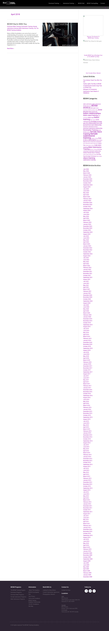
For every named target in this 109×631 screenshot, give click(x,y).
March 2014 (86, 452)
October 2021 (87, 275)
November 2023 (87, 228)
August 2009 (86, 561)
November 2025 (87, 181)
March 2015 (86, 429)
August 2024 (86, 210)
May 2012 (86, 496)
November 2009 (87, 555)
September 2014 (87, 441)
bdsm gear (93, 108)
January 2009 (87, 575)
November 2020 (87, 297)
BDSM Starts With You (17, 24)
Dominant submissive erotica (90, 126)
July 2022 (86, 257)
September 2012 (87, 488)
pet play (99, 154)
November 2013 (87, 460)
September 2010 (87, 535)
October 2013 (87, 462)
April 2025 (86, 195)
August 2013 (86, 466)
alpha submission (87, 104)
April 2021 (86, 287)
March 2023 (86, 244)
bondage (94, 121)
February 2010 (87, 549)
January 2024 (87, 224)
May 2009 (86, 567)
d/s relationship (91, 123)
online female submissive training (90, 154)
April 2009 (86, 569)
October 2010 (87, 533)
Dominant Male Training (14, 26)
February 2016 (87, 407)
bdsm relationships (92, 113)
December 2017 (87, 366)
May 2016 (86, 401)
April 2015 (86, 427)
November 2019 (87, 321)
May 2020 (86, 309)
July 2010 (86, 539)
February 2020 (87, 315)
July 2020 (86, 305)
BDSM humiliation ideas (93, 110)
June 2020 (86, 307)
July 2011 (86, 515)
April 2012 (86, 498)
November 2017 (87, 368)
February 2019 (87, 338)
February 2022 (87, 267)
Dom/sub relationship (94, 125)
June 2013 (86, 470)
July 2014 (86, 445)
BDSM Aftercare (87, 106)
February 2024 (87, 222)
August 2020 (86, 303)
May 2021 (86, 285)
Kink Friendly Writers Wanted (93, 73)
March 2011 (86, 523)
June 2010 (86, 541)
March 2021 (86, 289)
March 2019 (86, 336)
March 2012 (86, 500)
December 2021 (87, 271)
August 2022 (86, 256)
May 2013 (86, 472)
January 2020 (87, 317)
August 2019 (86, 326)
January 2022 (87, 269)
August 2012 (86, 490)
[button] (59, 3)
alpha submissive (96, 104)
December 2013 (87, 458)
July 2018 (86, 352)
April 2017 (86, 382)
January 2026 (87, 177)
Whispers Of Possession (90, 89)
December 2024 (87, 202)
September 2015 (87, 417)
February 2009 (87, 573)
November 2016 (87, 391)
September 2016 (87, 395)
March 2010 (86, 547)
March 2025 (86, 196)
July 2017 (86, 376)
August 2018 (86, 350)
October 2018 (87, 346)
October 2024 (87, 206)
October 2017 (87, 370)
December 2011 (87, 506)
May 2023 (86, 240)
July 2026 (86, 169)
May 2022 (86, 261)
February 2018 (87, 362)
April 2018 (86, 358)
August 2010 (86, 537)
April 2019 (86, 334)
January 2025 (87, 200)
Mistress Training (93, 149)
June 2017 (86, 378)
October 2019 (87, 323)
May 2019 (86, 332)
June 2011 (86, 517)
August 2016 (86, 397)
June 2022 (86, 259)
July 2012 (86, 492)
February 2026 (87, 175)
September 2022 (87, 254)
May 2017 (86, 380)
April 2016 (86, 403)
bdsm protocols (92, 112)
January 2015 (87, 433)
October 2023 (87, 230)
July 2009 (86, 563)
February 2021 (87, 291)
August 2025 (86, 187)
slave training (89, 158)
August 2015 (86, 419)
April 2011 (86, 521)
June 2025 (86, 191)
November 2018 (87, 344)
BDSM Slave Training (93, 38)
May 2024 (86, 216)
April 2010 (86, 545)
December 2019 (87, 319)
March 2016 (86, 405)
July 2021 (86, 281)
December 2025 (87, 179)
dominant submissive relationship (92, 128)
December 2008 (87, 577)
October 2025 (87, 183)
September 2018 (87, 348)
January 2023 (87, 246)
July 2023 (86, 236)
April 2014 (86, 451)
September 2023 (87, 232)
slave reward (99, 156)
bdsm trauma (93, 119)
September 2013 (87, 464)
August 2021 (86, 279)
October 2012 (87, 486)
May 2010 (86, 543)
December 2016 (87, 389)
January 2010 (87, 551)
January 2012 (87, 504)
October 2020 (87, 299)
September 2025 (87, 185)
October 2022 (87, 252)
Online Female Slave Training (91, 152)
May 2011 (86, 519)
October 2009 (87, 557)
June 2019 (86, 330)
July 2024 (86, 212)
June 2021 (86, 283)
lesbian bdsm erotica (90, 145)
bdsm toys (91, 117)
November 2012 (87, 484)
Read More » (10, 48)
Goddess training (94, 138)
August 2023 (86, 234)
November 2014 (87, 437)
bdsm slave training (90, 115)
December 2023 (87, 226)
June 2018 (86, 354)
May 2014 (86, 449)
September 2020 (87, 301)
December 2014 (87, 435)
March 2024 (86, 220)
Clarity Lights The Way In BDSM (92, 84)
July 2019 (86, 328)
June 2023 (86, 238)
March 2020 (86, 313)
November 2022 (87, 250)
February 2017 (87, 385)
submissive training (89, 160)
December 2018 (87, 342)
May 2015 (86, 425)
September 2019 (87, 325)
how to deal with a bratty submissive (90, 143)
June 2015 (86, 423)
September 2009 (87, 559)
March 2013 (86, 476)
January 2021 (87, 293)
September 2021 (87, 277)
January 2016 (87, 409)
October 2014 (87, 439)
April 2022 (86, 263)
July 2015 (86, 421)
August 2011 (86, 514)
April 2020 (86, 311)
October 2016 (87, 393)
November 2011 (87, 508)
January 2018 (87, 364)
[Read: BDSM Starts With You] (60, 34)
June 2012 (86, 494)
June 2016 (86, 399)
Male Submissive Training (26, 28)
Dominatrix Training (26, 26)
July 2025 (86, 189)
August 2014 (86, 443)
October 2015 (87, 415)
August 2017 (86, 374)
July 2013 (86, 468)
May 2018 (86, 356)
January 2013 (87, 480)
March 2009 (86, 571)
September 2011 (87, 512)
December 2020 (87, 295)
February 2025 (87, 198)
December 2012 (87, 482)
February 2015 (87, 431)
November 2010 (87, 531)
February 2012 (87, 502)
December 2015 (87, 411)
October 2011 (87, 510)
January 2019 (87, 340)
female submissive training (90, 135)
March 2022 (86, 265)
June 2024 (86, 214)
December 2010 (87, 529)
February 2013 (87, 478)
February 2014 (87, 454)
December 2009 (87, 553)
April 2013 (86, 474)
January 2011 (87, 527)
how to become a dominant (94, 141)
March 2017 (86, 384)
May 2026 (86, 171)
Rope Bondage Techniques (89, 156)
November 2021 (87, 273)
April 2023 (86, 242)
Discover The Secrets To (93, 36)
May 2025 (86, 193)
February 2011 (87, 525)
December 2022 (87, 248)
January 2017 (87, 387)
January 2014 (87, 456)
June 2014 (86, 447)
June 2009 (86, 565)
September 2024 (87, 208)
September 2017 (87, 372)
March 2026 (86, 173)
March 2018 (86, 360)
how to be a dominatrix (92, 139)
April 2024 (86, 218)
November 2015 (87, 413)
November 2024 (87, 204)
